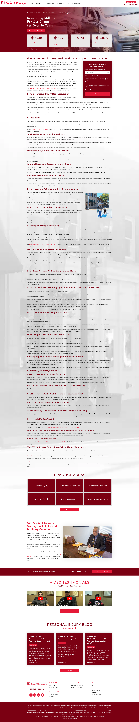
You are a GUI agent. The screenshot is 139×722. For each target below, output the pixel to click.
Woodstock (100, 705)
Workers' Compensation (62, 705)
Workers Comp (60, 3)
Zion (85, 710)
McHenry (33, 710)
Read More (69, 670)
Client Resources (76, 3)
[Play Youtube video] (40, 598)
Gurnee (98, 707)
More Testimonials (69, 611)
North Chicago (79, 710)
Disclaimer (101, 716)
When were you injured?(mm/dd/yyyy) (95, 69)
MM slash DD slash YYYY (91, 75)
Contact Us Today (131, 2)
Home (31, 3)
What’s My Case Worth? (36, 30)
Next (97, 94)
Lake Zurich (104, 707)
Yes (107, 78)
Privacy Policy (89, 716)
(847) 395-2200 (130, 5)
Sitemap (95, 716)
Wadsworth (75, 712)
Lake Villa (65, 712)
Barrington (108, 705)
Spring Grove (41, 712)
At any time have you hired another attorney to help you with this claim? (97, 86)
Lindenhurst (97, 712)
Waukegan (89, 705)
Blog (68, 3)
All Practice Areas (69, 510)
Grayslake (94, 705)
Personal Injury (50, 3)
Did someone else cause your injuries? (94, 78)
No (87, 81)
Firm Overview (39, 3)
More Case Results (32, 49)
